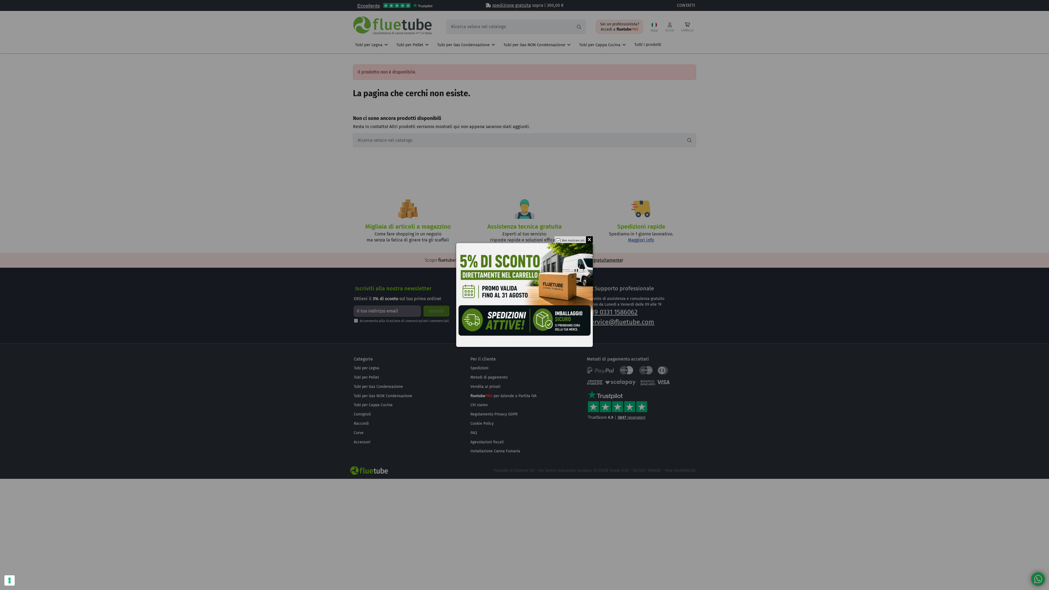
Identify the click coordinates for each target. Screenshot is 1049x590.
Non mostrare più (573, 240)
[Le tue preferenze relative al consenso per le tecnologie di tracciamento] (9, 580)
